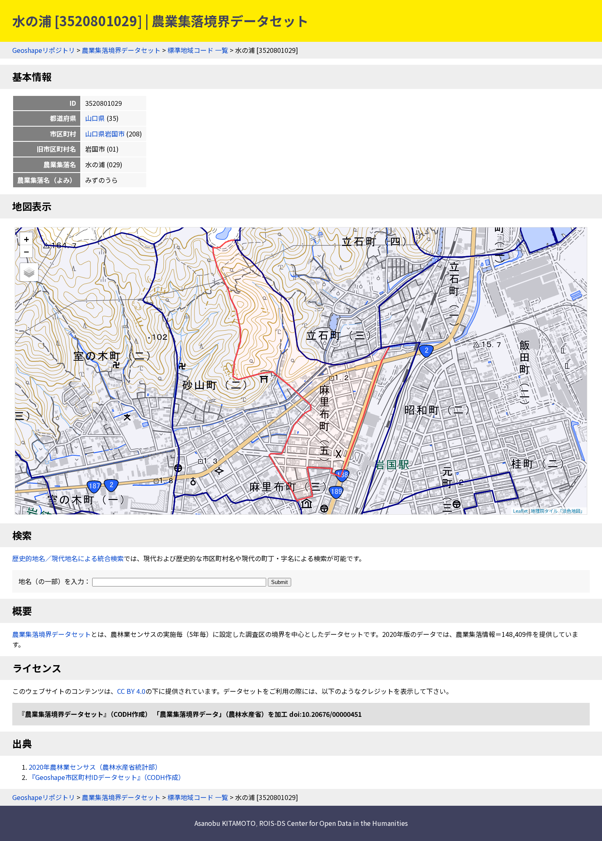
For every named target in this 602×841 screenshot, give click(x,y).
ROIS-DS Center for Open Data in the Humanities (333, 823)
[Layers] (29, 272)
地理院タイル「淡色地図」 (558, 510)
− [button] (26, 251)
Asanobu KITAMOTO (225, 823)
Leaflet (520, 510)
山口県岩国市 (104, 134)
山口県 (95, 118)
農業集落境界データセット (121, 50)
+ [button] (26, 238)
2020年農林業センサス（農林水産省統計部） (95, 767)
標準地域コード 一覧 (197, 50)
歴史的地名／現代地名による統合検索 (68, 558)
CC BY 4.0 (131, 691)
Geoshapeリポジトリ (43, 50)
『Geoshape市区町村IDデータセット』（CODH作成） (107, 777)
